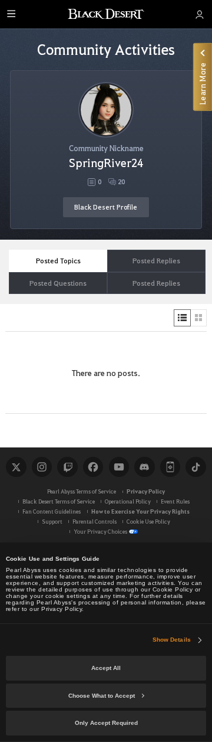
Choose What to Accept (101, 695)
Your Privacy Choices (100, 531)
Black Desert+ (170, 467)
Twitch (67, 467)
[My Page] (199, 14)
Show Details (172, 639)
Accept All (106, 668)
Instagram (42, 467)
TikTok (196, 467)
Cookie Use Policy (148, 521)
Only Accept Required (106, 723)
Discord (144, 467)
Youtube (119, 467)
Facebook (93, 467)
